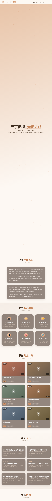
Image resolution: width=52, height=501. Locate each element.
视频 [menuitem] (43, 2)
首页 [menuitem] (34, 2)
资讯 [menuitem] (46, 2)
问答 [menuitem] (49, 2)
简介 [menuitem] (37, 2)
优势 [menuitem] (40, 2)
